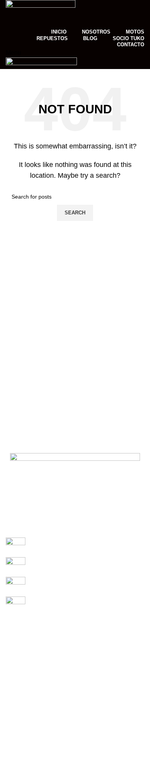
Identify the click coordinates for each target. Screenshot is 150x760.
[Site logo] (40, 13)
